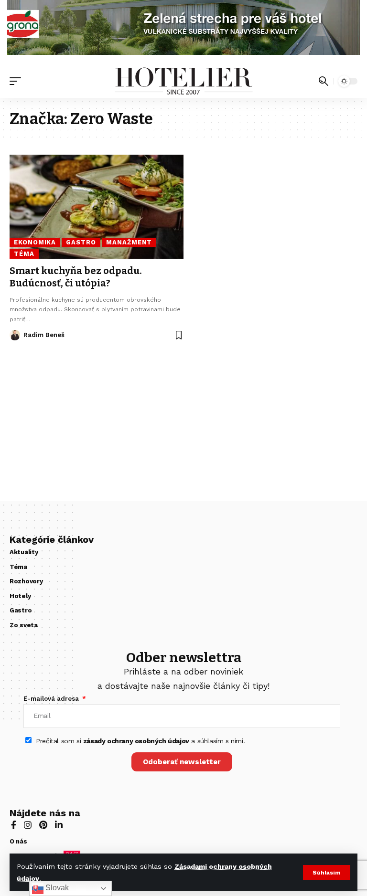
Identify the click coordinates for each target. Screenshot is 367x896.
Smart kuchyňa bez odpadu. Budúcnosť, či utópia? (76, 277)
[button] (326, 872)
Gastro (81, 242)
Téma (24, 253)
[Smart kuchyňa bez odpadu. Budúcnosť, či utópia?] (97, 207)
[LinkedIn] (59, 826)
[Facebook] (14, 826)
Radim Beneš (44, 334)
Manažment (129, 242)
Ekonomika (35, 242)
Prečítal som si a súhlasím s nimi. (140, 741)
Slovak (56, 888)
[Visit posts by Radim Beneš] (15, 335)
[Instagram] (27, 826)
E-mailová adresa (52, 698)
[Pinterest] (43, 826)
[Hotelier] (183, 81)
